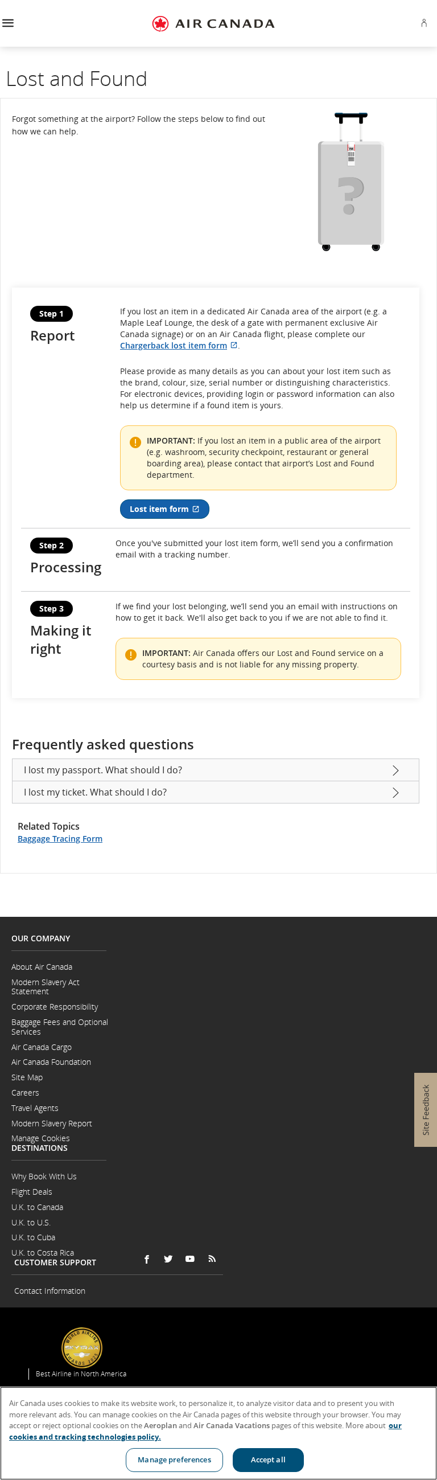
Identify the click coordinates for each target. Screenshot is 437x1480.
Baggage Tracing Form (60, 838)
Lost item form (169, 511)
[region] (218, 1433)
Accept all (268, 1459)
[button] (8, 23)
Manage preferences (174, 1459)
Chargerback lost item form (179, 345)
